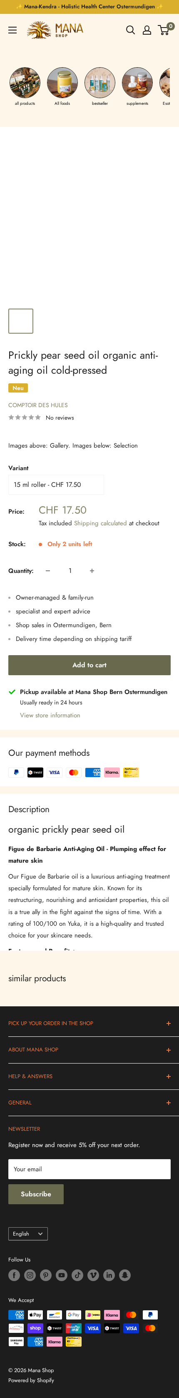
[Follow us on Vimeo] (93, 1275)
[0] (164, 30)
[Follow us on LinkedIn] (109, 1275)
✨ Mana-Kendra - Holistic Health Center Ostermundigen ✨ (89, 6)
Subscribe (36, 1194)
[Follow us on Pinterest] (46, 1275)
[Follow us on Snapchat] (125, 1275)
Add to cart (89, 665)
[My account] (147, 30)
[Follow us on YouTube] (61, 1275)
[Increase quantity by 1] (92, 571)
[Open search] (130, 30)
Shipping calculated (100, 523)
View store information (50, 715)
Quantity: (21, 570)
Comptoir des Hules (38, 405)
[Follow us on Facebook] (14, 1275)
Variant (18, 468)
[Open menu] (12, 30)
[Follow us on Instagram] (30, 1275)
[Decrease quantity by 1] (48, 571)
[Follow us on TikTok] (77, 1275)
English (21, 1234)
